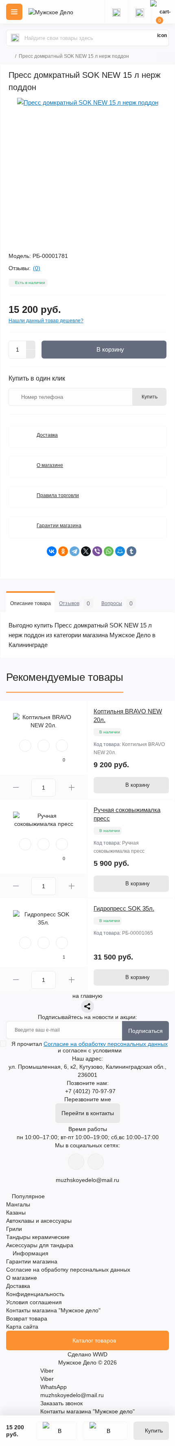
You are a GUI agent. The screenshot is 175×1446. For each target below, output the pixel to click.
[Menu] (14, 12)
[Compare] (62, 746)
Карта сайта (22, 1326)
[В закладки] (56, 1431)
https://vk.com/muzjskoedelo (76, 1161)
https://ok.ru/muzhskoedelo (96, 1161)
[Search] (15, 38)
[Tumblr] (131, 551)
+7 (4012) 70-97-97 (90, 1091)
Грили (14, 1229)
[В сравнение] (105, 1431)
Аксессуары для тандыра (39, 1245)
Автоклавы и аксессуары (39, 1220)
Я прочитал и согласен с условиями (89, 1047)
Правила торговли (58, 495)
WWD (100, 1354)
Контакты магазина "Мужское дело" (53, 1310)
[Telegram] (74, 551)
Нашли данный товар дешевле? (46, 321)
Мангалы (18, 1204)
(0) (36, 268)
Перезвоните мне (87, 1099)
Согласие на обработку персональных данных (106, 1044)
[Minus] (30, 354)
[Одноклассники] (63, 551)
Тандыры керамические (38, 1237)
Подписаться (145, 1031)
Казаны (16, 1212)
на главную (87, 996)
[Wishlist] (43, 746)
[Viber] (97, 551)
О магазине (50, 465)
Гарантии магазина (59, 525)
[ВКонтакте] (52, 551)
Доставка (47, 435)
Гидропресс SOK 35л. (124, 908)
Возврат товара (26, 1318)
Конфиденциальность (35, 1294)
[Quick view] (25, 746)
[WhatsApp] (109, 551)
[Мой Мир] (120, 551)
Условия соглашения (34, 1302)
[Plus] (30, 345)
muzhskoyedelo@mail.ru (87, 1180)
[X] (86, 551)
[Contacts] (139, 12)
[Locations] (116, 12)
